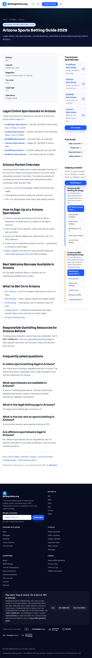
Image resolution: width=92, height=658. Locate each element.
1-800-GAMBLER (12, 613)
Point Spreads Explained (73, 216)
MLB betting (10, 303)
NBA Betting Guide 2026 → (74, 272)
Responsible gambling (56, 560)
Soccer (50, 510)
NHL (49, 507)
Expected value (54, 542)
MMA (50, 514)
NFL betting (10, 291)
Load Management (75, 299)
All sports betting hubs (15, 317)
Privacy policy (53, 564)
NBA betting (10, 299)
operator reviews (28, 457)
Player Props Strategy (73, 223)
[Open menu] (61, 4)
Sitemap (6, 585)
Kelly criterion (53, 546)
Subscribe (38, 517)
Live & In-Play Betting (73, 241)
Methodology (8, 564)
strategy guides (9, 460)
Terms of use (53, 567)
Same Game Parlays (76, 235)
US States (12, 19)
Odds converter (54, 535)
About (5, 560)
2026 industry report (27, 460)
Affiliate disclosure (55, 571)
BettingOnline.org (17, 4)
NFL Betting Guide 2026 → (76, 208)
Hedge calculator (54, 539)
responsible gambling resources (19, 254)
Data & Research (9, 571)
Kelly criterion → (75, 156)
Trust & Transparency (11, 567)
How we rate (8, 578)
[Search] (33, 4)
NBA (49, 500)
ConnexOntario (11, 616)
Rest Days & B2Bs (75, 295)
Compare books (50, 4)
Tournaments (8, 546)
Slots (5, 532)
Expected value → (76, 152)
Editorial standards (10, 575)
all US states (14, 457)
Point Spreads (73, 278)
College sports (11, 310)
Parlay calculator (54, 532)
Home (5, 19)
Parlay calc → (75, 148)
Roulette (6, 539)
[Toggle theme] (38, 4)
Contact (6, 582)
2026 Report (75, 183)
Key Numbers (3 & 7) (75, 230)
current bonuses (45, 457)
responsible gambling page (39, 339)
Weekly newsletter (10, 513)
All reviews (75, 128)
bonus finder (28, 276)
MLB (49, 503)
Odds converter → (76, 144)
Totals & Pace (73, 290)
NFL (49, 496)
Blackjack (6, 535)
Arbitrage (51, 550)
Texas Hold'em (8, 542)
